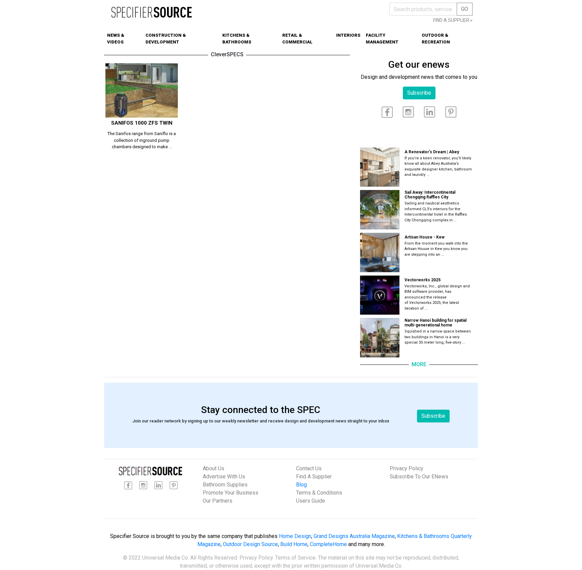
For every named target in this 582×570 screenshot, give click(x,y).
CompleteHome (328, 544)
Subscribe (419, 93)
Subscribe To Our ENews (419, 476)
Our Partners (217, 501)
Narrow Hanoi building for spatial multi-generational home (435, 322)
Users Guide (310, 501)
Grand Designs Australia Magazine (354, 536)
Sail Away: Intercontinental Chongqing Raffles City (430, 194)
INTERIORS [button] (348, 35)
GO (464, 9)
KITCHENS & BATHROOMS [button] (236, 38)
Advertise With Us (224, 476)
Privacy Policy (406, 468)
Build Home (294, 544)
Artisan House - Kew (425, 237)
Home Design (295, 536)
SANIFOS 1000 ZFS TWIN (141, 123)
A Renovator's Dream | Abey (432, 152)
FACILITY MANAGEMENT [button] (382, 38)
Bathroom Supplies (225, 484)
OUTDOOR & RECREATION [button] (436, 38)
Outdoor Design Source (250, 544)
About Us (213, 468)
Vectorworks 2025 (423, 280)
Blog (301, 484)
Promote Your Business (230, 492)
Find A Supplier (314, 476)
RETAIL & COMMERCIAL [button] (297, 38)
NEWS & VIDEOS (115, 38)
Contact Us (309, 468)
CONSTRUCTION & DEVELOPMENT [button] (166, 38)
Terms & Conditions (319, 492)
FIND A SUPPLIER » (453, 20)
